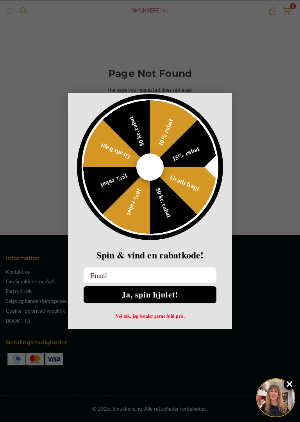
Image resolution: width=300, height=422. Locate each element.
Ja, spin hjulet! (150, 294)
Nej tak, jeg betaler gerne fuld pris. (150, 316)
